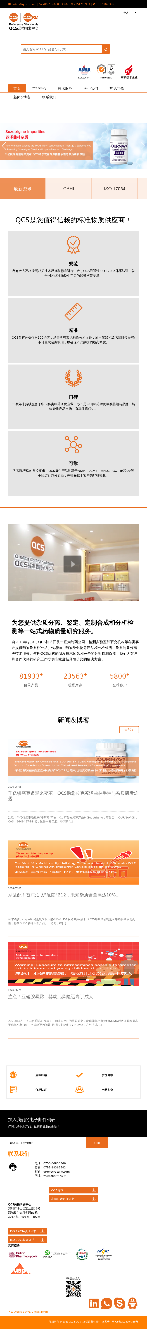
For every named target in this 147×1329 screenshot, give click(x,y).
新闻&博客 (21, 97)
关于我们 (91, 88)
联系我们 (49, 97)
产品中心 (39, 88)
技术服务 (65, 88)
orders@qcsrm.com (56, 1171)
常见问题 (117, 88)
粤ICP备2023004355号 (125, 1321)
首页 (17, 88)
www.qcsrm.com (54, 1175)
